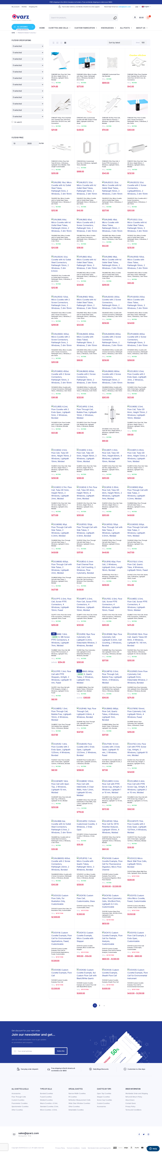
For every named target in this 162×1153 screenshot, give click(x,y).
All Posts (125, 28)
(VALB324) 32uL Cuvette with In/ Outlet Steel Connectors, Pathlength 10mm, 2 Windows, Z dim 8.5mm (61, 278)
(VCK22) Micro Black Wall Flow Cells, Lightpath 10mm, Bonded (137, 872)
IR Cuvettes (73, 1097)
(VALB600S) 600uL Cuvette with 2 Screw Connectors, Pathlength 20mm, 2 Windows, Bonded (61, 876)
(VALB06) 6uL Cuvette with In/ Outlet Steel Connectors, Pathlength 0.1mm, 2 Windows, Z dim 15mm (61, 839)
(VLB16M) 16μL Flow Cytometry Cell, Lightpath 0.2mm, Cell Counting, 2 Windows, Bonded (112, 652)
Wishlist (24, 7)
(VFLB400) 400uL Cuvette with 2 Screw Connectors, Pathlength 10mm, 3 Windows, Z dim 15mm (137, 351)
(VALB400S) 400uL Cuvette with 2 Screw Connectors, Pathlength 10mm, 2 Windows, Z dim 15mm (112, 351)
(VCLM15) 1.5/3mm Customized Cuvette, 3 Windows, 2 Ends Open (87, 836)
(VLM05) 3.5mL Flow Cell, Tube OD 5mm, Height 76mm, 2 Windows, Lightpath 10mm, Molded (86, 468)
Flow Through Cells (19, 1097)
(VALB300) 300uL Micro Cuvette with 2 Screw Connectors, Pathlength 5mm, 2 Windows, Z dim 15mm (61, 352)
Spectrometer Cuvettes (20, 1106)
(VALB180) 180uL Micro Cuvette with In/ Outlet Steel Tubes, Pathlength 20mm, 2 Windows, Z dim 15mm (87, 315)
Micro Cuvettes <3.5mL (48, 1110)
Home (42, 28)
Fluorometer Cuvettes (20, 1103)
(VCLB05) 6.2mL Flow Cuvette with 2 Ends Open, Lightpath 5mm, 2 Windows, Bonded (60, 424)
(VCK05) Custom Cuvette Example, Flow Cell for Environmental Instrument (135, 984)
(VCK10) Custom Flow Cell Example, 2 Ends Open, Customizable (135, 947)
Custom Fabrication (84, 28)
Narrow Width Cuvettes (77, 1093)
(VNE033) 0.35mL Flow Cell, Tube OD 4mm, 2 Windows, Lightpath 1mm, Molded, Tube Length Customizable (60, 163)
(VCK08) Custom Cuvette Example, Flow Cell (59, 981)
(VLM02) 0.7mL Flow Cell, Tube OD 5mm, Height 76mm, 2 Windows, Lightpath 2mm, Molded (61, 505)
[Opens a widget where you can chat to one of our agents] (153, 1149)
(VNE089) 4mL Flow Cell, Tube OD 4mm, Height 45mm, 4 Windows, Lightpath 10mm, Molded (60, 77)
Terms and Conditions (133, 1110)
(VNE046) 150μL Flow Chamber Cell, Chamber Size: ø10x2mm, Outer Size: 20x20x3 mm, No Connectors (137, 77)
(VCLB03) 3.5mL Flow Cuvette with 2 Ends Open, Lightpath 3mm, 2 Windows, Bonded (136, 389)
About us (140, 28)
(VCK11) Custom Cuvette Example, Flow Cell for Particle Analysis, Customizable (111, 950)
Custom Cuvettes (18, 1100)
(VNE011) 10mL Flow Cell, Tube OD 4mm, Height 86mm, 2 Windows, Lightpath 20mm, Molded (137, 163)
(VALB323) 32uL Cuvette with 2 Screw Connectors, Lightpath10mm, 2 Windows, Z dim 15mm (137, 201)
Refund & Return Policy (133, 1097)
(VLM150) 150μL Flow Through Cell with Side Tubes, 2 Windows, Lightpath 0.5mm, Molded (111, 543)
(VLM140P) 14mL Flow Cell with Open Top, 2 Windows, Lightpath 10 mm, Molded (61, 799)
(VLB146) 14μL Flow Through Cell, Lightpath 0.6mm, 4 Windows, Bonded (86, 723)
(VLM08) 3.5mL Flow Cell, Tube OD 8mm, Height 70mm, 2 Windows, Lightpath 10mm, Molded (137, 425)
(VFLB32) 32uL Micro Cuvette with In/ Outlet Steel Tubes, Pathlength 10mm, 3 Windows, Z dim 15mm (137, 238)
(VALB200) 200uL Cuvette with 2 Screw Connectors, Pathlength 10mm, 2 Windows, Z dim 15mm (112, 314)
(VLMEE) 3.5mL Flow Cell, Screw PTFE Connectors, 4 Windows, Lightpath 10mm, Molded (137, 616)
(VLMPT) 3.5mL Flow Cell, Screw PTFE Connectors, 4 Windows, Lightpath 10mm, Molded (87, 616)
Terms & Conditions (73, 1148)
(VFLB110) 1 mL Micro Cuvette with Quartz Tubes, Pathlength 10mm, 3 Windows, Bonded (86, 876)
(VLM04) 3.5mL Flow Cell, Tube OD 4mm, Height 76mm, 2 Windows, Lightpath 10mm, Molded (61, 468)
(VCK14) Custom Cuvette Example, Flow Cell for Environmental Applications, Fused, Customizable (60, 951)
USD (136, 7)
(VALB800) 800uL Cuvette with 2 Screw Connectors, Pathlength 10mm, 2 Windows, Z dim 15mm (112, 389)
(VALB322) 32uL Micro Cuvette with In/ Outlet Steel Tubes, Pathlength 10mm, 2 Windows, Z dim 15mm (112, 201)
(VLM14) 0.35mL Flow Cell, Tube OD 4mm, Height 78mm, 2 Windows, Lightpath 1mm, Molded (112, 505)
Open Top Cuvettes (104, 1093)
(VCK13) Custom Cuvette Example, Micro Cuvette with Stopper (86, 947)
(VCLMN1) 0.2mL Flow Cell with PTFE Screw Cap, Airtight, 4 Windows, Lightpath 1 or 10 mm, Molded (112, 799)
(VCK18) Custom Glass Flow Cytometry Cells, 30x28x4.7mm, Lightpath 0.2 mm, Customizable (112, 914)
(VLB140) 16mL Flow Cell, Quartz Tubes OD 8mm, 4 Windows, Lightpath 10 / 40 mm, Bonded (137, 652)
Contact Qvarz (130, 1103)
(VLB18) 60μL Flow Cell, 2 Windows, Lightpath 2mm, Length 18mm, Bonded (110, 576)
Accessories (16, 1093)
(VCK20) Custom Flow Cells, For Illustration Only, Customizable (61, 909)
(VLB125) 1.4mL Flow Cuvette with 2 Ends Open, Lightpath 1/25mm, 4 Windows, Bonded (60, 761)
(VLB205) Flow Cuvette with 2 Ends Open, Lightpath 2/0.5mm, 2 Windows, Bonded (87, 761)
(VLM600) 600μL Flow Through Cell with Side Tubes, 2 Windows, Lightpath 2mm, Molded (61, 580)
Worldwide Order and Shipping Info (99, 1148)
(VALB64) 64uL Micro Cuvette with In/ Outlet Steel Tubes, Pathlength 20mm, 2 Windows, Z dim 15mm (61, 238)
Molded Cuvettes (46, 1100)
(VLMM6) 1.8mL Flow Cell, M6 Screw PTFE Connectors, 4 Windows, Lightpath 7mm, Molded (60, 652)
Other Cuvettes (17, 1110)
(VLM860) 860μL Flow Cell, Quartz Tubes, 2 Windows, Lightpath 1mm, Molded (85, 689)
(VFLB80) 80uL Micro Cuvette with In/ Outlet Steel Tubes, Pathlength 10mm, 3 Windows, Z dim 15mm (87, 275)
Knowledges (107, 28)
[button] (71, 57)
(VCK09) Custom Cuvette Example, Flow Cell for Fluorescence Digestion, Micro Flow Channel (111, 877)
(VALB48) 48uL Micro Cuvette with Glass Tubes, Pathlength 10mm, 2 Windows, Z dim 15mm (112, 237)
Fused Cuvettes (46, 1097)
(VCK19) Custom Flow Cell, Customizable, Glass (85, 906)
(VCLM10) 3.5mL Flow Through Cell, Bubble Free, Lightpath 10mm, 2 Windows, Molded (86, 424)
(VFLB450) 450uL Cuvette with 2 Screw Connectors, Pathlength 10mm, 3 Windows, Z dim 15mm (61, 389)
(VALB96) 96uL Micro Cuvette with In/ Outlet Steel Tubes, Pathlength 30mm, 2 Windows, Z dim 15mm (112, 275)
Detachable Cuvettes (76, 1110)
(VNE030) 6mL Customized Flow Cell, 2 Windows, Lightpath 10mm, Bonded (87, 163)
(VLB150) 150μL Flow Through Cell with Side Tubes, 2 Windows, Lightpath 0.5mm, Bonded (86, 543)
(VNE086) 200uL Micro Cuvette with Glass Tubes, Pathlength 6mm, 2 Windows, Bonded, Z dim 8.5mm (86, 77)
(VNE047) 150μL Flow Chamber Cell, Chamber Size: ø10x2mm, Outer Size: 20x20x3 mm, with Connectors (61, 120)
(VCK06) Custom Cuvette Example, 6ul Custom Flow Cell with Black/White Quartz (86, 984)
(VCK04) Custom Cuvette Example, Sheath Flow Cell (110, 981)
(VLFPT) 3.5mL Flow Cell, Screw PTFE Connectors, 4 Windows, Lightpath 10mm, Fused (61, 616)
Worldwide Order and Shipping (136, 1093)
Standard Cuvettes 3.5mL (49, 1106)
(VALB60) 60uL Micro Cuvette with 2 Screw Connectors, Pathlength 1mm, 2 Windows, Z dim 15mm (86, 238)
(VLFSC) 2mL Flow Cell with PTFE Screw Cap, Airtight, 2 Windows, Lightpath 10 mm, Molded (136, 762)
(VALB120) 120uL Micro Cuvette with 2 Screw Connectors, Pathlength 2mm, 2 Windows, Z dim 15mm (61, 315)
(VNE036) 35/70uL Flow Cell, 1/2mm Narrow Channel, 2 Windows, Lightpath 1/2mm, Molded (111, 120)
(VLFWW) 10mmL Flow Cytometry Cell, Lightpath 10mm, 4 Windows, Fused (135, 723)
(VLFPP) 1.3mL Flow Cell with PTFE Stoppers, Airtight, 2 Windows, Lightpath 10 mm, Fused (60, 690)
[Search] (114, 18)
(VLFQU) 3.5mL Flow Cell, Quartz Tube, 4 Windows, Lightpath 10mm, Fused (137, 576)
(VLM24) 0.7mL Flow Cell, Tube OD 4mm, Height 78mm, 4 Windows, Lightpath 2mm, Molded (86, 505)
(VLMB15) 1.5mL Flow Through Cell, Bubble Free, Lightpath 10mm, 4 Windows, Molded (61, 726)
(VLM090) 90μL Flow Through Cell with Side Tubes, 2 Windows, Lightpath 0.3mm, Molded (60, 543)
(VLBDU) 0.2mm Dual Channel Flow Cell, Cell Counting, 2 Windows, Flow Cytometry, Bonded (86, 580)
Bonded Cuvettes (46, 1093)
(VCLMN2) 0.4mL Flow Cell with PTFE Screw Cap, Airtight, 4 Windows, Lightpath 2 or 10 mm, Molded (137, 799)
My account (15, 7)
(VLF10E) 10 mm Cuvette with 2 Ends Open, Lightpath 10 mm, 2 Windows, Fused (112, 761)
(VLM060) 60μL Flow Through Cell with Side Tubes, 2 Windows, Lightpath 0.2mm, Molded (136, 505)
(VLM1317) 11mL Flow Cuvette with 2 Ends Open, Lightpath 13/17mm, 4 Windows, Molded (136, 839)
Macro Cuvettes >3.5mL (49, 1103)
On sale (18, 122)
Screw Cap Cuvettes (104, 1100)
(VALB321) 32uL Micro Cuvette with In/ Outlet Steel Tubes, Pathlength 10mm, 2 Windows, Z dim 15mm (87, 201)
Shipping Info (33, 7)
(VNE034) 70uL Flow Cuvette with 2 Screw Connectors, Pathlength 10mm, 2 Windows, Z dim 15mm (137, 120)
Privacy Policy (130, 1106)
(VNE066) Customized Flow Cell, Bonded (111, 75)
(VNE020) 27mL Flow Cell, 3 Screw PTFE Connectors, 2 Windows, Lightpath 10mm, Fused (111, 163)
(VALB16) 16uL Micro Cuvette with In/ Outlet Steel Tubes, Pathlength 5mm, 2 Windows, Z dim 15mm (61, 201)
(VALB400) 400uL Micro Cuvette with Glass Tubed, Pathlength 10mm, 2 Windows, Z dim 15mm (87, 351)
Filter (41, 143)
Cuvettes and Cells (58, 28)
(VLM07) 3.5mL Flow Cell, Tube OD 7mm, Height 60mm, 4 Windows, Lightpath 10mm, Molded (112, 468)
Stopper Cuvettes (103, 1097)
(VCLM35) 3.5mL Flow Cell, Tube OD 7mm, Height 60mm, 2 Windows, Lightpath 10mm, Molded (112, 431)
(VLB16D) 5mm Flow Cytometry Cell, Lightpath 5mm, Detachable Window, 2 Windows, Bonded (137, 689)
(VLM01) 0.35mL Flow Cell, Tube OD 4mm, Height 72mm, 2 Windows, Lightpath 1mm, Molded (137, 468)
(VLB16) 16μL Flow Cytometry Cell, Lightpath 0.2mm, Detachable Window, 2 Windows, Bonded (86, 652)
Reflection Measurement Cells (79, 1100)
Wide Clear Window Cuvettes (79, 1103)
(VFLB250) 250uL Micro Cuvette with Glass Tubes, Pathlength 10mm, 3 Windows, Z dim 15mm (137, 314)
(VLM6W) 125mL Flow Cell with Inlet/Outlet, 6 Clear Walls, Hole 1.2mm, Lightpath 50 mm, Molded (86, 802)
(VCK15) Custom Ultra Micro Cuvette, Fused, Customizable (136, 906)
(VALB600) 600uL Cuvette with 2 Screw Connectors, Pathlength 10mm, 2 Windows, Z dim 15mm (87, 389)
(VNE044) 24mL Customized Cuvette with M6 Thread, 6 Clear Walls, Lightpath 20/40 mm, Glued (87, 120)
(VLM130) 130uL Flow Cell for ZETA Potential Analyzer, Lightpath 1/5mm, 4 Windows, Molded (111, 839)
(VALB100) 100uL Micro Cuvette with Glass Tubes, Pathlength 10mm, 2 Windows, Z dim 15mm (137, 274)
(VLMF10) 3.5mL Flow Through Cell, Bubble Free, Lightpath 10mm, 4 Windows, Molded (111, 689)
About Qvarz (129, 1100)
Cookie (83, 1148)
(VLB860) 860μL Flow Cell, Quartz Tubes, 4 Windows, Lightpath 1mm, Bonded (110, 726)
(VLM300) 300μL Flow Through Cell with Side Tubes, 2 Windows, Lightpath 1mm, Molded (137, 543)
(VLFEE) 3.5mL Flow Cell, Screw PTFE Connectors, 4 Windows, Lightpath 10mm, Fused (112, 616)
